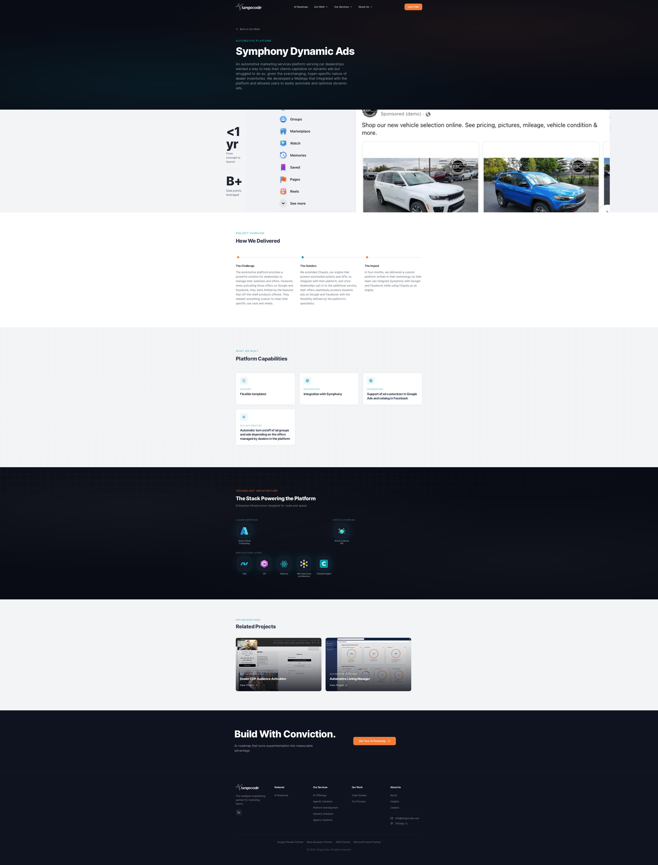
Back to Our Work (250, 29)
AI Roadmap (301, 6)
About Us (363, 6)
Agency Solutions (322, 819)
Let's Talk (413, 6)
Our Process (358, 801)
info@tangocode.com (407, 818)
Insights (394, 801)
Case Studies (359, 795)
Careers (394, 807)
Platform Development (325, 807)
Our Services (341, 6)
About (393, 795)
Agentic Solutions (322, 801)
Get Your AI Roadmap (372, 741)
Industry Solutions (323, 813)
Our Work (319, 6)
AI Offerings (319, 795)
